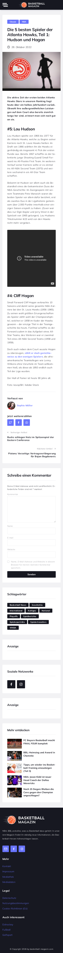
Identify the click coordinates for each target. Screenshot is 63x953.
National (46, 610)
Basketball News (18, 605)
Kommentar (12, 494)
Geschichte (37, 605)
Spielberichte (29, 616)
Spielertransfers (38, 622)
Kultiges (32, 610)
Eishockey (7, 924)
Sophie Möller (25, 405)
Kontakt (6, 866)
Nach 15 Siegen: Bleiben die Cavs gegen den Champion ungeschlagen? (38, 792)
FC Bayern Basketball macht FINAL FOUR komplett (39, 742)
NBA (24, 22)
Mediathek (8, 876)
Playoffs (14, 616)
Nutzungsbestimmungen (15, 903)
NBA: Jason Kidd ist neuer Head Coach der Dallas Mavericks (37, 780)
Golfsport (7, 934)
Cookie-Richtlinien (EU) (15, 908)
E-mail (10, 537)
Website (11, 549)
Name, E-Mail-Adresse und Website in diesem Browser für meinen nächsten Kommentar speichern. (33, 564)
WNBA (13, 627)
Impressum (8, 871)
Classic (13, 22)
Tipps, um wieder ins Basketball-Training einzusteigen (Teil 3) (39, 767)
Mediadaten (8, 882)
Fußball (6, 929)
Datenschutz (9, 898)
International (16, 610)
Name (10, 526)
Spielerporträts (17, 622)
